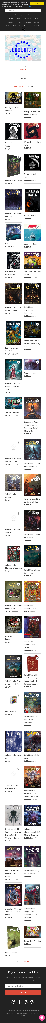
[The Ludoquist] (23, 48)
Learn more (28, 6)
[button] (23, 28)
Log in (20, 25)
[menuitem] (11, 15)
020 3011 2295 (11, 25)
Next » (26, 961)
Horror (23, 78)
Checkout (36, 25)
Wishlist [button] (23, 70)
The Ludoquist (16, 1010)
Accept (37, 3)
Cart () (28, 25)
